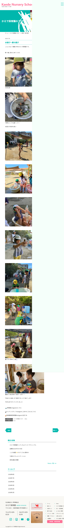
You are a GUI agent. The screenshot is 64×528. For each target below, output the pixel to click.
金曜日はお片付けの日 (16, 449)
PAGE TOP (61, 510)
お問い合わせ (59, 516)
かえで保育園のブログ (18, 418)
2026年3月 (11, 492)
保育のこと (49, 508)
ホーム (48, 503)
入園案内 (49, 518)
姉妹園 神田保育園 (54, 521)
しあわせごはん (26, 411)
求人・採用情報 (59, 508)
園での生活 (49, 511)
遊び (15, 420)
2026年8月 (11, 474)
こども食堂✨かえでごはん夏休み (19, 452)
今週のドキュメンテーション (18, 456)
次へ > (55, 430)
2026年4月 (11, 489)
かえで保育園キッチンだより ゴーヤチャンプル (23, 445)
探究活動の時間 (14, 460)
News (26, 418)
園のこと (49, 506)
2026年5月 (11, 485)
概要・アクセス (50, 516)
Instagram (13, 408)
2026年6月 (11, 482)
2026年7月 (11, 478)
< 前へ (9, 430)
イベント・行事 (50, 513)
